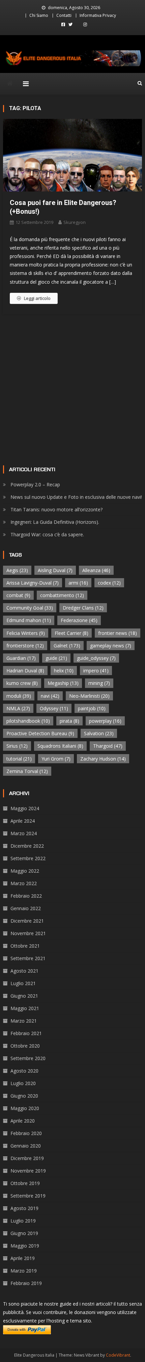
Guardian (21, 658)
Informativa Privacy (98, 15)
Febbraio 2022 (26, 896)
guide (56, 658)
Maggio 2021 (24, 1008)
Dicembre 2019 (27, 1158)
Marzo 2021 (23, 1021)
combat (18, 595)
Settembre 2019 (28, 1195)
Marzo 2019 (23, 1270)
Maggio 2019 (24, 1245)
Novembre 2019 (28, 1170)
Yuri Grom (55, 758)
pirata (69, 721)
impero (96, 670)
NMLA (18, 708)
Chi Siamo (38, 15)
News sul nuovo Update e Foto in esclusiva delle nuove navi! (76, 497)
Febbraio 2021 (26, 1033)
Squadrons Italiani (60, 746)
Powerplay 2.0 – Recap (35, 484)
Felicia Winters (25, 633)
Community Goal (29, 608)
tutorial (19, 758)
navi (50, 696)
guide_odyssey (96, 658)
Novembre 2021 (28, 933)
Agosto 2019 (24, 1208)
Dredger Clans (83, 608)
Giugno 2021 (24, 996)
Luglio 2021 (23, 983)
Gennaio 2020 (25, 1145)
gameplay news (110, 645)
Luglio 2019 (23, 1220)
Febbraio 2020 (26, 1133)
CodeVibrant (118, 1355)
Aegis (17, 570)
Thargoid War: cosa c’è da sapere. (47, 534)
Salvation (99, 733)
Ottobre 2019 (25, 1183)
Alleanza (96, 570)
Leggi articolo (37, 298)
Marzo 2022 (23, 883)
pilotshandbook (28, 721)
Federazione (79, 620)
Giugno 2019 (24, 1233)
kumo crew (22, 683)
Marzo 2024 (23, 833)
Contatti (63, 15)
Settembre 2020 (28, 1058)
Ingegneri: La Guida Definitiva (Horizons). (54, 522)
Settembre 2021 (28, 958)
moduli (18, 696)
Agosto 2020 (24, 1071)
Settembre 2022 (28, 858)
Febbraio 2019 (26, 1283)
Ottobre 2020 (25, 1046)
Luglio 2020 (23, 1083)
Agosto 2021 (24, 971)
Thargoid (107, 746)
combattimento (62, 595)
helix (64, 670)
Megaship (63, 683)
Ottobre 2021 (25, 946)
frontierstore (25, 645)
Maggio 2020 (24, 1108)
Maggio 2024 (24, 808)
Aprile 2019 (22, 1258)
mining (99, 683)
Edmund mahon (28, 620)
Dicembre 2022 (27, 846)
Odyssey (54, 708)
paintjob (92, 708)
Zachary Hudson (103, 758)
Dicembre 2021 (27, 921)
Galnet (67, 645)
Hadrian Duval (25, 670)
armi (78, 583)
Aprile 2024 (22, 821)
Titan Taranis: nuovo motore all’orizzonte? (56, 509)
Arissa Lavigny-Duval (32, 583)
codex (109, 583)
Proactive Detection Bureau (40, 733)
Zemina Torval (27, 771)
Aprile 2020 (22, 1120)
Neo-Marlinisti (89, 696)
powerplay (105, 721)
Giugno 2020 (24, 1096)
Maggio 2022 (24, 871)
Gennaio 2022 (25, 908)
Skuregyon (74, 222)
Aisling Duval (55, 570)
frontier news (117, 633)
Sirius (17, 746)
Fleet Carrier (71, 633)
